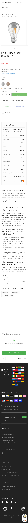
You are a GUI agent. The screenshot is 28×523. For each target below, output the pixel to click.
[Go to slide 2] (19, 358)
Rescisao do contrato (7, 440)
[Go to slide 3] (20, 358)
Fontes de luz (9, 14)
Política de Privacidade (8, 443)
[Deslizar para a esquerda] (10, 48)
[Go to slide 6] (24, 358)
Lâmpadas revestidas (7, 295)
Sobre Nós (4, 431)
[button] (3, 2)
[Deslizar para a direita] (17, 48)
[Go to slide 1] (18, 358)
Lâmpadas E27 (15, 292)
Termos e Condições (7, 434)
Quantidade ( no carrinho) (9, 91)
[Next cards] (7, 358)
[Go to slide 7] (25, 358)
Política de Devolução (8, 437)
